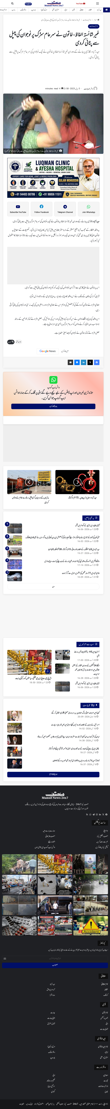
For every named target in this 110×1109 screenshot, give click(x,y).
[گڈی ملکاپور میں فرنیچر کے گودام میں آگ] (14, 528)
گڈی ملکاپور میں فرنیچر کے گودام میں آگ (87, 526)
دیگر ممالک (23, 10)
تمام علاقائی (104, 984)
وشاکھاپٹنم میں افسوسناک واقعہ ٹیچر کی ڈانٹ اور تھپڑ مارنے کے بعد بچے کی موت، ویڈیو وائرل (71, 561)
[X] (103, 814)
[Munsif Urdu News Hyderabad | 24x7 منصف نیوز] (54, 4)
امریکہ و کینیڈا (44, 10)
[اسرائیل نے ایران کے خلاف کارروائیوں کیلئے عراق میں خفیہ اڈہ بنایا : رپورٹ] (14, 728)
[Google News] (47, 351)
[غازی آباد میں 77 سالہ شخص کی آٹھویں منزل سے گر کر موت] (14, 576)
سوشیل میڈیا (51, 1086)
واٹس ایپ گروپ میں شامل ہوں (45, 847)
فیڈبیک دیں (29, 1104)
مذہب (13, 10)
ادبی (54, 1075)
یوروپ (33, 10)
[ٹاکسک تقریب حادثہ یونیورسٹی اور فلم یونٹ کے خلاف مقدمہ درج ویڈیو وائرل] (90, 864)
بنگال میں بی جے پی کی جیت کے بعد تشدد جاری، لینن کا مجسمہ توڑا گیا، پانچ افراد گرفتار (74, 749)
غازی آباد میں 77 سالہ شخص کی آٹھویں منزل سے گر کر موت (80, 573)
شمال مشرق (51, 1024)
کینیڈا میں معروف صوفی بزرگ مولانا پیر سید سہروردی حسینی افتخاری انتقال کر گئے (75, 713)
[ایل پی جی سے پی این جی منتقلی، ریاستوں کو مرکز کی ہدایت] (55, 864)
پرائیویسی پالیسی (50, 1104)
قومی (73, 10)
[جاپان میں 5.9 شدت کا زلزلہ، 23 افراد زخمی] (19, 884)
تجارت (106, 1081)
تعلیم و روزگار (51, 1081)
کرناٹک (105, 995)
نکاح (106, 1092)
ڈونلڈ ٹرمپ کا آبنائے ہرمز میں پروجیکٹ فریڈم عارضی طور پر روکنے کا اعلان (76, 761)
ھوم (95, 20)
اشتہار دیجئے (51, 842)
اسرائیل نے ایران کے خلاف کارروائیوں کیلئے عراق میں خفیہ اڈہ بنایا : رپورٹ (75, 725)
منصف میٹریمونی (50, 836)
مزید (53, 586)
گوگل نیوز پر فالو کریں (101, 847)
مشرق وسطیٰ (55, 10)
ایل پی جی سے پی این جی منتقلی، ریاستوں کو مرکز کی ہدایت (33, 678)
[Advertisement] (53, 74)
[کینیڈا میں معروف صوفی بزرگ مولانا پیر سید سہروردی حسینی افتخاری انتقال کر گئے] (14, 716)
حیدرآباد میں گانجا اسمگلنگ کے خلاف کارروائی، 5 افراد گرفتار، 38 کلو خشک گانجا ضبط (73, 549)
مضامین (105, 1075)
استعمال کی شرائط (39, 1104)
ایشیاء (65, 10)
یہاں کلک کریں (53, 406)
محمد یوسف (87, 89)
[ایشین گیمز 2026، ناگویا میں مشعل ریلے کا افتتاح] (55, 926)
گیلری (53, 1092)
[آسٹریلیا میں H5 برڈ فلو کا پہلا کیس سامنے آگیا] (62, 655)
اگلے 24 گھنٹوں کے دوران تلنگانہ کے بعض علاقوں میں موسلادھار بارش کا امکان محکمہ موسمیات (85, 670)
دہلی (107, 1024)
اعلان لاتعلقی (59, 1104)
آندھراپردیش (51, 990)
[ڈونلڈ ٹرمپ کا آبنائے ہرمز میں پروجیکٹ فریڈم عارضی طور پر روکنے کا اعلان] (14, 764)
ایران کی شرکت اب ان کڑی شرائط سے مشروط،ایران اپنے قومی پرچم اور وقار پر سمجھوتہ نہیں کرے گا (68, 737)
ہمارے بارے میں (49, 831)
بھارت (52, 1013)
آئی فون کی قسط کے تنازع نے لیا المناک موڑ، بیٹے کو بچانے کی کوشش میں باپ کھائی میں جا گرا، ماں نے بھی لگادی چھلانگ (62, 538)
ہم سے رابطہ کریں (102, 842)
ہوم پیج (106, 831)
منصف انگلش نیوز (102, 836)
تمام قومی (105, 1013)
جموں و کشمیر (104, 1018)
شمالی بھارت (104, 1029)
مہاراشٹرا (52, 995)
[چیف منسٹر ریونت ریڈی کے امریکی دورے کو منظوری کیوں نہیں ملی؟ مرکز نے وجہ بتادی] (55, 905)
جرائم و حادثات (87, 20)
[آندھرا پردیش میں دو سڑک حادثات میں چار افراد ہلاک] (90, 926)
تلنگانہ (90, 10)
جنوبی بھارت (51, 1018)
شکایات (21, 1104)
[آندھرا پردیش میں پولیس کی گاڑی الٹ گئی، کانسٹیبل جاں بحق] (19, 864)
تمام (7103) (53, 774)
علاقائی (81, 10)
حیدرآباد (99, 10)
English (28, 4)
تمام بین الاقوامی (103, 1047)
